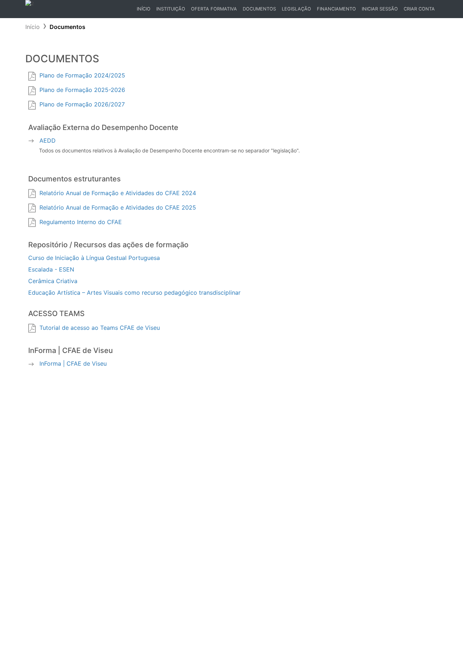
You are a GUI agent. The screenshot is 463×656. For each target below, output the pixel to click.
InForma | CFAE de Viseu (73, 363)
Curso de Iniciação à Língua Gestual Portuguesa (94, 257)
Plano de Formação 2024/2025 (82, 75)
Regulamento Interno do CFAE (80, 222)
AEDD (47, 140)
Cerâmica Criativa (52, 281)
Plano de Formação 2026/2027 (82, 104)
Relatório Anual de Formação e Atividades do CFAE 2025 (117, 207)
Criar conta (419, 9)
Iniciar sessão (380, 9)
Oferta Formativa (214, 9)
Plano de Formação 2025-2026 (82, 89)
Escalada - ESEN (51, 269)
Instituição (170, 9)
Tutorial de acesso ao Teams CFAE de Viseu (99, 327)
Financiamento (336, 9)
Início (144, 10)
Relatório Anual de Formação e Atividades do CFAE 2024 (117, 193)
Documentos (259, 9)
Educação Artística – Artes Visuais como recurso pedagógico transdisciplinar (134, 292)
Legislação (296, 9)
